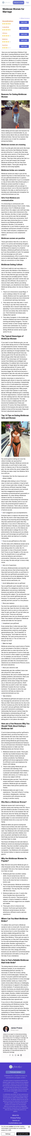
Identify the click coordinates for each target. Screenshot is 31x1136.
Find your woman (18, 2)
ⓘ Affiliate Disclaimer (24, 18)
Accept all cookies (23, 1134)
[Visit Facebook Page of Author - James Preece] (10, 1055)
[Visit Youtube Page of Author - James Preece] (18, 1055)
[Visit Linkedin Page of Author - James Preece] (21, 1055)
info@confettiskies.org (20, 1075)
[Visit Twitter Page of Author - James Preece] (13, 1055)
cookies (11, 1126)
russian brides (12, 1106)
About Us (15, 1115)
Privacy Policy (15, 1118)
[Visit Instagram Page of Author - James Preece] (15, 1055)
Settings (8, 1134)
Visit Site (24, 22)
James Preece (16, 1028)
